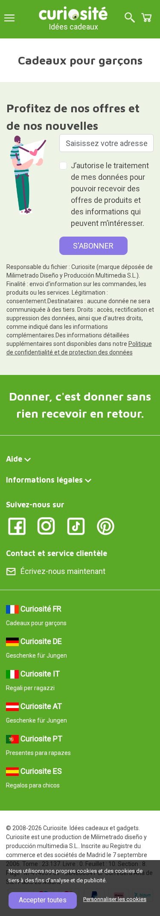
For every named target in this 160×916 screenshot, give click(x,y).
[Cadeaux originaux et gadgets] (73, 12)
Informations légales (44, 479)
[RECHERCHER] (130, 18)
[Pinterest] (105, 525)
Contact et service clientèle (56, 553)
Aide (14, 458)
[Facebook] (16, 525)
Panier (146, 17)
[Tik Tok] (76, 525)
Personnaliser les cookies (114, 899)
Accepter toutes (43, 900)
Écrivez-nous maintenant (62, 571)
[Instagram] (46, 525)
